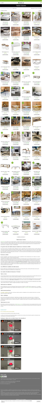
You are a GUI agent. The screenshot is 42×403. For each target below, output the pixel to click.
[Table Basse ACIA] (15, 181)
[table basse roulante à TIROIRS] (15, 76)
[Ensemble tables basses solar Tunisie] (36, 196)
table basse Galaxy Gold (36, 111)
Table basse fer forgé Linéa (5, 186)
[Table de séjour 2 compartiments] (26, 16)
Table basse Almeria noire (5, 156)
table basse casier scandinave (26, 81)
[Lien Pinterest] (22, 0)
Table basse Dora (36, 66)
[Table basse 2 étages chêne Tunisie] (36, 121)
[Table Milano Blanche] (15, 226)
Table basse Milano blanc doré (36, 156)
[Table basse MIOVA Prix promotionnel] (26, 121)
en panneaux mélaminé (27, 287)
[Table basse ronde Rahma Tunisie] (5, 106)
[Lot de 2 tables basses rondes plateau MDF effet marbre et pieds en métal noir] (36, 181)
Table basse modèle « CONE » (5, 171)
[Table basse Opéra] (36, 31)
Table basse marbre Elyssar (5, 201)
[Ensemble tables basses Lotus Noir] (36, 211)
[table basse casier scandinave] (26, 76)
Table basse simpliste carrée (26, 171)
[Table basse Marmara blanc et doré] (15, 106)
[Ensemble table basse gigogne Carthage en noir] (15, 211)
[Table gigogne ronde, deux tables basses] (26, 151)
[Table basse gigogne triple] (26, 181)
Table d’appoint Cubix (37, 171)
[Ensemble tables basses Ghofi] (26, 61)
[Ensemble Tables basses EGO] (26, 226)
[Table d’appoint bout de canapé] (36, 16)
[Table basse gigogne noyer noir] (36, 136)
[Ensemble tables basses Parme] (15, 136)
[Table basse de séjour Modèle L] (15, 91)
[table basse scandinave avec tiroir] (5, 136)
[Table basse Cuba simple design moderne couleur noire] (26, 196)
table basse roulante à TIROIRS (15, 81)
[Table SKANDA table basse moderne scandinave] (15, 166)
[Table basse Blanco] (36, 91)
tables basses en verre (19, 304)
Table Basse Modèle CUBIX (5, 231)
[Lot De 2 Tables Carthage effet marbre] (5, 121)
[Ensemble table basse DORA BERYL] (5, 31)
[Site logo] (21, 2)
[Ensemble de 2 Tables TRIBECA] (36, 226)
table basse (3, 241)
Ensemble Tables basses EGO (26, 231)
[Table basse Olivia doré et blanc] (26, 211)
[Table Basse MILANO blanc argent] (26, 106)
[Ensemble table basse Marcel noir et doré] (5, 211)
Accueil (2, 8)
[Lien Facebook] (19, 0)
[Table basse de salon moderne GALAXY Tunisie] (15, 61)
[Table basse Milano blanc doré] (36, 151)
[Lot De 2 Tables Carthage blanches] (15, 31)
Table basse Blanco (37, 96)
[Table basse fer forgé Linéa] (5, 181)
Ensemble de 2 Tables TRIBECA (36, 231)
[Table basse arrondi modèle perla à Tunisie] (5, 91)
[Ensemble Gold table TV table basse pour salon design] (15, 151)
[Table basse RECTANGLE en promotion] (36, 76)
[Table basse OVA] (5, 16)
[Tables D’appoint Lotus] (5, 46)
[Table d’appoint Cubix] (36, 166)
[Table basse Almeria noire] (5, 151)
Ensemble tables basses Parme (15, 141)
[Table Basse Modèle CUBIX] (5, 226)
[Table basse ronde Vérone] (26, 136)
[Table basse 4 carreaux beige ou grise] (26, 91)
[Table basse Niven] (15, 16)
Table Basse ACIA (15, 186)
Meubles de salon (9, 8)
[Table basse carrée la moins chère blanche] (15, 46)
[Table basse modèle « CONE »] (5, 166)
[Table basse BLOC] (26, 31)
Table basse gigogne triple (26, 186)
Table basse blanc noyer (15, 201)
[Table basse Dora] (36, 61)
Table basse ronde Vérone (26, 141)
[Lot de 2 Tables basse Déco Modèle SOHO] (36, 46)
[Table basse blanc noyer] (15, 196)
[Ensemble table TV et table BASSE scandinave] (5, 76)
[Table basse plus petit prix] (26, 46)
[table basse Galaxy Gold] (36, 106)
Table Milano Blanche (16, 231)
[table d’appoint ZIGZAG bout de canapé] (15, 121)
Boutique (4, 8)
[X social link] (20, 0)
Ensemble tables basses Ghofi (26, 66)
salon (20, 262)
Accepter (38, 401)
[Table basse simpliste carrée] (26, 166)
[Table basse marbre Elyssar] (5, 196)
